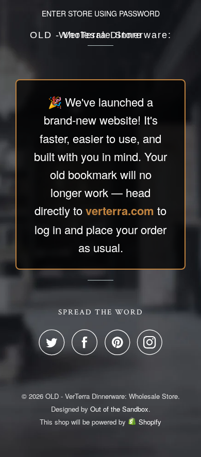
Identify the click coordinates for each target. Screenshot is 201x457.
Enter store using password (101, 13)
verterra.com (120, 210)
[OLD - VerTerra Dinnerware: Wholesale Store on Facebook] (87, 342)
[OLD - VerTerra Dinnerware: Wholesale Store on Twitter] (54, 342)
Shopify (150, 422)
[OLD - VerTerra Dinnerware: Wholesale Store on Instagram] (150, 342)
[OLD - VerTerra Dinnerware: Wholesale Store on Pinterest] (120, 342)
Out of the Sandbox (119, 409)
